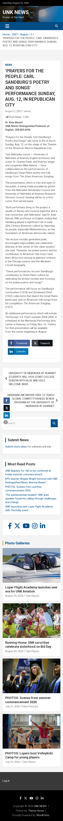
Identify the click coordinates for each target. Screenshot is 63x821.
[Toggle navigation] (7, 26)
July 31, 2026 (12, 706)
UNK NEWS (16, 12)
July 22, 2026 (12, 761)
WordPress (42, 815)
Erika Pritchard (30, 706)
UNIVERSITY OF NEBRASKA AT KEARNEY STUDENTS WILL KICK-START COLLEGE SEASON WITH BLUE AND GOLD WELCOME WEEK (32, 379)
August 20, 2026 (14, 595)
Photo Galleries (17, 543)
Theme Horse (36, 810)
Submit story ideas (16, 446)
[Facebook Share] (7, 400)
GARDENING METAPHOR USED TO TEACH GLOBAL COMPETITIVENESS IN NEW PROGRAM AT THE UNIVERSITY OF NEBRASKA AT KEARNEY (30, 400)
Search (54, 423)
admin (27, 111)
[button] (6, 422)
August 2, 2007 (13, 111)
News (8, 64)
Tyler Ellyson (32, 595)
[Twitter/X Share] (7, 408)
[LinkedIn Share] (7, 415)
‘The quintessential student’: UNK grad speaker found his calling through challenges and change (30, 498)
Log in (6, 780)
